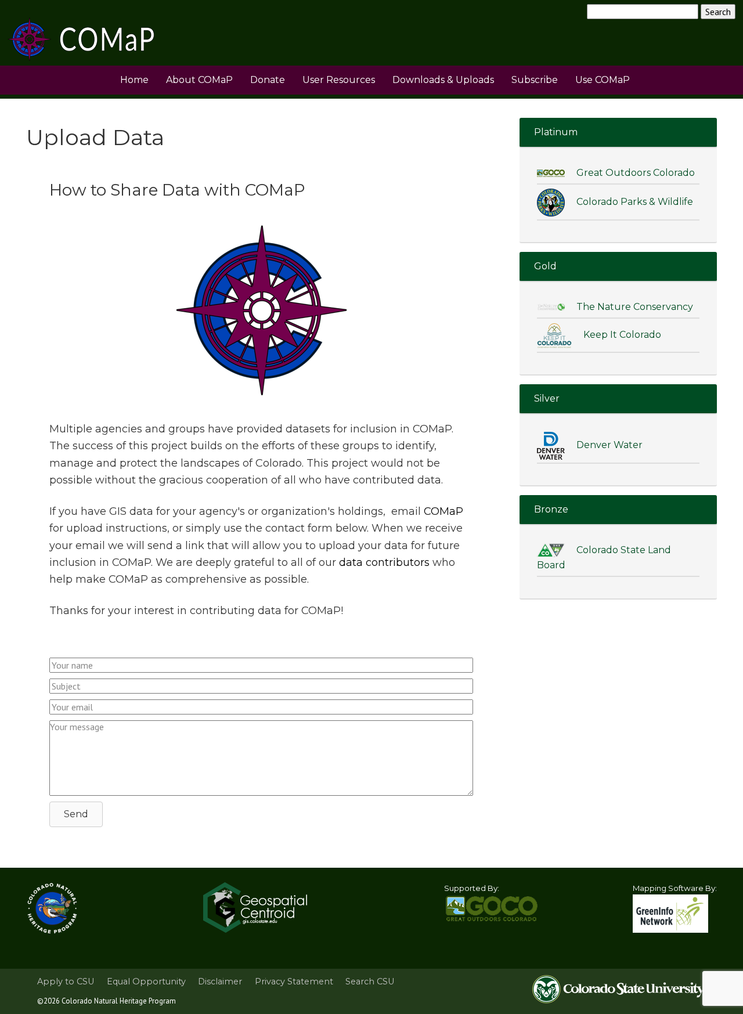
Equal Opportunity (146, 981)
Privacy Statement (294, 981)
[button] (76, 814)
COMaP (443, 511)
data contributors (384, 562)
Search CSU (369, 981)
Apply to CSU (65, 981)
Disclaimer (220, 981)
